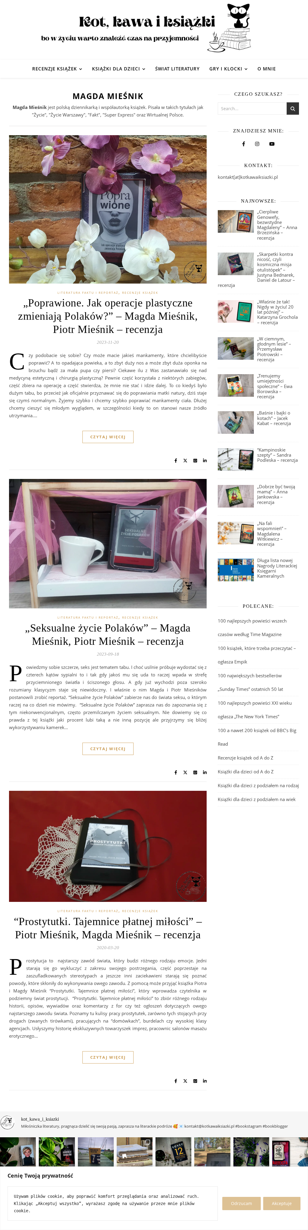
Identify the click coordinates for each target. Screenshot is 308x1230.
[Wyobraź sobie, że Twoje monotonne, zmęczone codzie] (251, 1155)
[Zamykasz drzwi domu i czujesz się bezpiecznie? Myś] (96, 1155)
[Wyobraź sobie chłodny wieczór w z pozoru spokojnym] (290, 1155)
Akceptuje (282, 1203)
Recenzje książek (54, 69)
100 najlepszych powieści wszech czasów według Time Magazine (252, 627)
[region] (154, 1198)
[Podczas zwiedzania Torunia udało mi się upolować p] (134, 1155)
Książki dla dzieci (116, 69)
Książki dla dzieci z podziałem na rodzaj (258, 785)
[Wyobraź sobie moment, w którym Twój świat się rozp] (18, 1155)
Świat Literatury (177, 69)
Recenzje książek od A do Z (245, 758)
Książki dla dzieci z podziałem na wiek (257, 799)
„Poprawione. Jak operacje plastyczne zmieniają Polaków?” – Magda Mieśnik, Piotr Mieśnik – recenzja (108, 316)
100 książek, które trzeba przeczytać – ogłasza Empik (257, 655)
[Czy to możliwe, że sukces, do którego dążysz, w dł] (173, 1155)
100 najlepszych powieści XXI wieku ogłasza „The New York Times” (255, 709)
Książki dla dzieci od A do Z (246, 772)
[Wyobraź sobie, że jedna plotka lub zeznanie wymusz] (57, 1155)
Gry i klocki (225, 69)
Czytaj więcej (108, 437)
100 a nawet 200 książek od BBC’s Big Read (257, 737)
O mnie (266, 69)
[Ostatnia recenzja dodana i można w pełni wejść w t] (212, 1155)
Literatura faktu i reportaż (88, 292)
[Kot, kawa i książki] (154, 30)
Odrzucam (241, 1203)
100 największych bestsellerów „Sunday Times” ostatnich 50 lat (251, 682)
